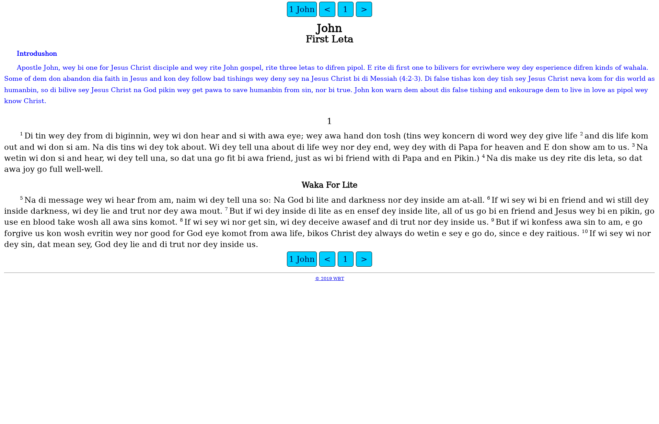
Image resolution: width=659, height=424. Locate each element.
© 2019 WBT (329, 278)
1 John (302, 9)
